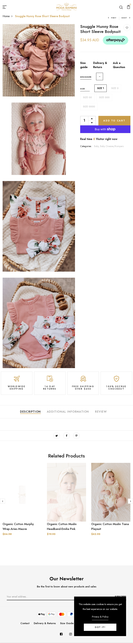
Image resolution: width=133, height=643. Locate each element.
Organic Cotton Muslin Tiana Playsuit (110, 526)
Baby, (97, 146)
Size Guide (67, 623)
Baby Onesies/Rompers (112, 146)
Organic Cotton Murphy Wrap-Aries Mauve (18, 526)
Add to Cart (114, 120)
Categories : (86, 146)
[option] (22, 502)
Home (6, 16)
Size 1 (100, 88)
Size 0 (114, 88)
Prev (113, 18)
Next (124, 18)
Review (101, 412)
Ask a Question (119, 65)
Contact (24, 623)
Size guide (84, 65)
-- (99, 76)
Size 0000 (89, 106)
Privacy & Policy (100, 616)
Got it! (100, 627)
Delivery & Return (100, 65)
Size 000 (104, 97)
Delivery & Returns (45, 623)
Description (30, 412)
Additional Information (68, 412)
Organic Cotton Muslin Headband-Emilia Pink (62, 526)
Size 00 (87, 97)
